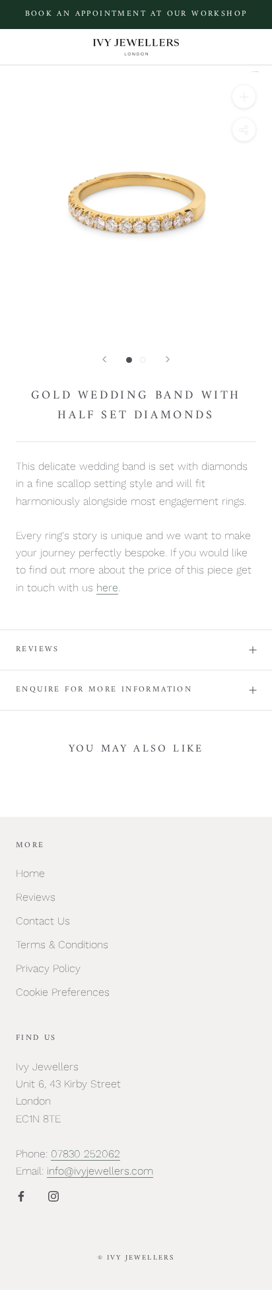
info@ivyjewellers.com (100, 1171)
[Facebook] (21, 1195)
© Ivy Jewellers (136, 1258)
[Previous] (104, 359)
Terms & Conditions (62, 944)
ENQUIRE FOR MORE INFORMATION (104, 690)
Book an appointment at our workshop (136, 14)
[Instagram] (53, 1195)
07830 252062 (85, 1153)
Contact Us (43, 921)
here (107, 587)
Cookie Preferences (63, 992)
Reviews (37, 650)
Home (30, 873)
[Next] (168, 359)
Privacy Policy (48, 968)
